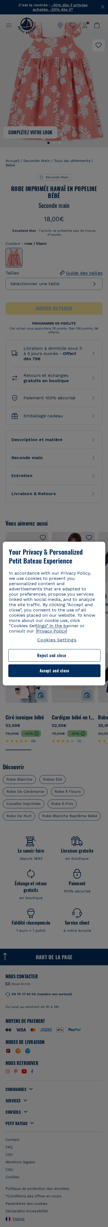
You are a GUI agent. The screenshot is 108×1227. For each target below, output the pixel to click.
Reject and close (51, 655)
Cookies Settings (56, 639)
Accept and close (54, 671)
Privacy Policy (51, 631)
